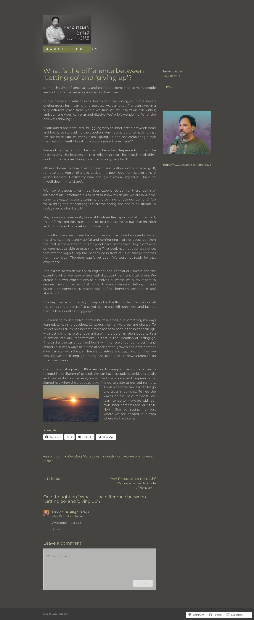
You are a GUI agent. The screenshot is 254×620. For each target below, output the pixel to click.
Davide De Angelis (67, 512)
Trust (49, 461)
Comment (143, 583)
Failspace (52, 479)
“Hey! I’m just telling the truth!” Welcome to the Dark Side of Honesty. (133, 483)
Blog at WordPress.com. (56, 613)
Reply (59, 534)
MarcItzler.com (72, 49)
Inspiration (53, 456)
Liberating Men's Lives (83, 456)
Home (169, 87)
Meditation (113, 456)
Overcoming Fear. (139, 456)
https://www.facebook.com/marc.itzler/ (188, 164)
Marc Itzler (174, 71)
